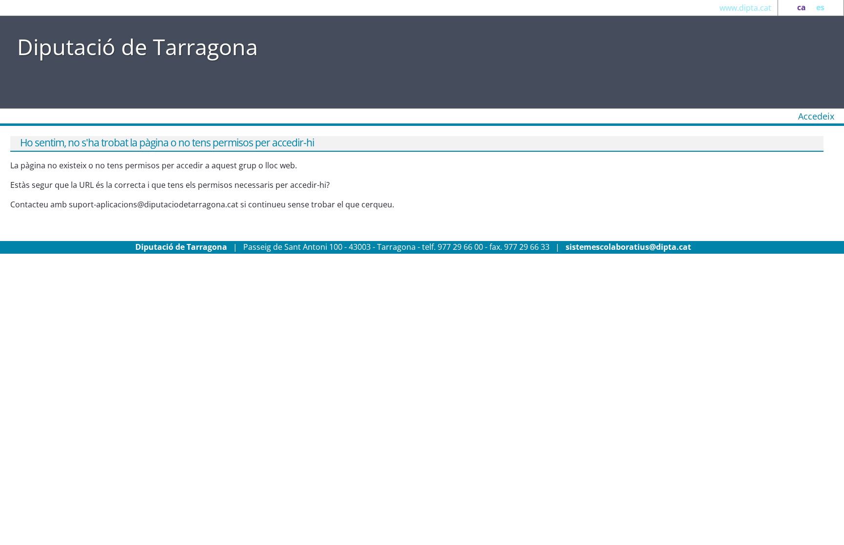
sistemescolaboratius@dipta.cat (628, 247)
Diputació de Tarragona (137, 46)
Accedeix (816, 116)
